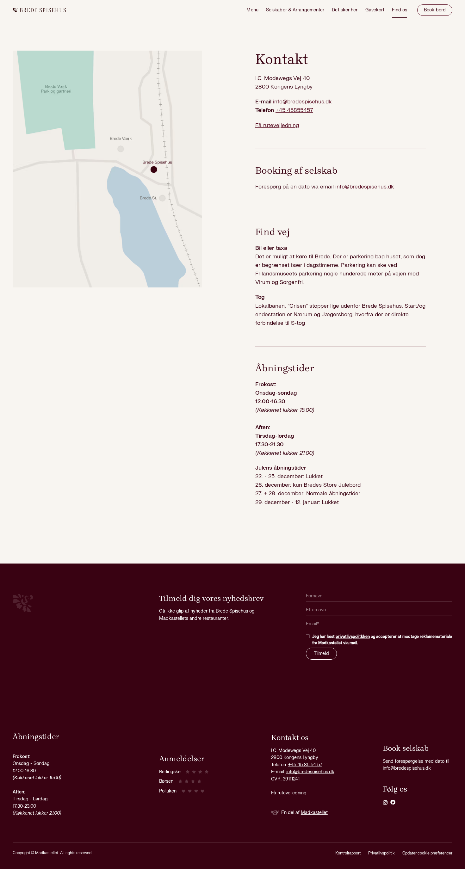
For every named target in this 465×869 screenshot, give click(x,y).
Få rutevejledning (277, 125)
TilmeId (321, 653)
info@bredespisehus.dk (302, 101)
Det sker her (344, 10)
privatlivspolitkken (353, 636)
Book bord (435, 10)
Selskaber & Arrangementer (295, 10)
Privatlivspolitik (381, 853)
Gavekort (375, 10)
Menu (252, 10)
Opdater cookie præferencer (427, 853)
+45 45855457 (294, 110)
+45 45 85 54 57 (305, 764)
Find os (399, 10)
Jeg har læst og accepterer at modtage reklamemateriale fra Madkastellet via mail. (382, 639)
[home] (39, 10)
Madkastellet (314, 812)
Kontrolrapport (348, 853)
